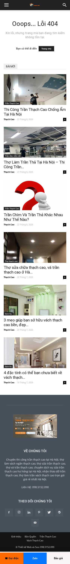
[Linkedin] (29, 512)
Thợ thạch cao (11, 261)
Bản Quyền (30, 536)
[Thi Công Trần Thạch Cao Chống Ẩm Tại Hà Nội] (35, 89)
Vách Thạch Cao (35, 540)
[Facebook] (9, 512)
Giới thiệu (16, 536)
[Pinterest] (39, 512)
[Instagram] (19, 512)
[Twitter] (49, 512)
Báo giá (58, 558)
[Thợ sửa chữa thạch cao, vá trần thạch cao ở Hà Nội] (35, 247)
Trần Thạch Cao (12, 103)
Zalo (35, 558)
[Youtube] (35, 523)
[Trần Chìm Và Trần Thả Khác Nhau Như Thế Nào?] (35, 194)
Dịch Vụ (8, 313)
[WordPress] (59, 512)
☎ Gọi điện (11, 558)
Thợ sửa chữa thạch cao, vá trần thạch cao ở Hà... (31, 269)
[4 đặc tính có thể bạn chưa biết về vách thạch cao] (35, 352)
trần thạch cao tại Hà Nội (42, 459)
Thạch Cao (9, 119)
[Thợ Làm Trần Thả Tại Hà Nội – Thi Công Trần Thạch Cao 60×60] (35, 142)
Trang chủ (46, 49)
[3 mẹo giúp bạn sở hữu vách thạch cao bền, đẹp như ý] (35, 300)
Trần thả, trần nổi (13, 156)
